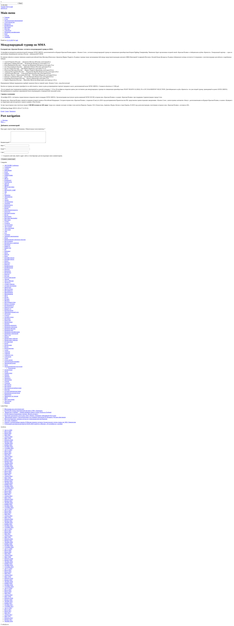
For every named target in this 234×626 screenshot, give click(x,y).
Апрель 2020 (8, 555)
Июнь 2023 (7, 492)
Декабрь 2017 (8, 601)
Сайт (2, 152)
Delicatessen (8, 170)
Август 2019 (8, 568)
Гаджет (6, 221)
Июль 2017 (7, 610)
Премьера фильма (9, 328)
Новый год (7, 309)
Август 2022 (8, 509)
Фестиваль (7, 386)
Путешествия (8, 342)
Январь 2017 (8, 619)
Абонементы (8, 197)
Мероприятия (8, 294)
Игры (6, 238)
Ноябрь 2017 (8, 603)
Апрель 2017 (8, 614)
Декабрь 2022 (8, 502)
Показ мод (7, 320)
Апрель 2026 (8, 436)
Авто (6, 198)
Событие (7, 353)
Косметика (7, 272)
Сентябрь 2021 (9, 527)
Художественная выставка (12, 391)
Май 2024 (7, 474)
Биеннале (7, 206)
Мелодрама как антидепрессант (14, 409)
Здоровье (7, 234)
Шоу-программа (9, 399)
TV (5, 193)
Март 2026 (7, 438)
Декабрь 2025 (8, 443)
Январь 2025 (8, 461)
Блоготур (7, 211)
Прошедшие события (11, 338)
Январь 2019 (8, 580)
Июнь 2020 (7, 552)
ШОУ (6, 398)
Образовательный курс (11, 312)
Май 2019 (7, 573)
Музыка (6, 299)
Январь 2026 (8, 441)
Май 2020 (7, 553)
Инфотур (7, 246)
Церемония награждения (12, 393)
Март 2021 (7, 537)
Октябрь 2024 (8, 466)
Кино (6, 256)
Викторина (7, 216)
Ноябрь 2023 (8, 484)
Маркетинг (7, 287)
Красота (6, 274)
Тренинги (12, 111)
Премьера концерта (10, 325)
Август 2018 (8, 588)
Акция (6, 200)
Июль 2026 (7, 432)
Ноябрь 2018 (8, 583)
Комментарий (5, 142)
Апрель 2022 (8, 516)
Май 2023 (7, 494)
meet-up (6, 183)
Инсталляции (8, 241)
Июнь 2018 (7, 591)
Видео (6, 215)
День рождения (9, 228)
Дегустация (8, 226)
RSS (7, 7)
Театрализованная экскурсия (13, 366)
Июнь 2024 (7, 473)
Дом (5, 231)
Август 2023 (8, 489)
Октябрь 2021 (8, 525)
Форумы (7, 29)
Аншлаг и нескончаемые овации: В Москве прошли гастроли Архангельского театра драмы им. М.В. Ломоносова (40, 422)
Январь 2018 (8, 600)
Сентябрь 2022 (9, 507)
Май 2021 (7, 534)
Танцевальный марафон (11, 361)
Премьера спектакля (10, 327)
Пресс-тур (7, 335)
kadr (16, 40)
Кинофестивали (9, 258)
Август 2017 (8, 608)
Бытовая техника (9, 213)
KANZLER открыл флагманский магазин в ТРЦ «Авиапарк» (23, 410)
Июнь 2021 (7, 532)
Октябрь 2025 (8, 446)
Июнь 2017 (7, 611)
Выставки (7, 27)
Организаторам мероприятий (13, 20)
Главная (6, 17)
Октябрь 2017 (8, 605)
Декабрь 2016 (8, 621)
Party (5, 188)
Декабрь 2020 (8, 542)
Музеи (6, 297)
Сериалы (7, 351)
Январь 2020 (8, 560)
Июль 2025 (7, 451)
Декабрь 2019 (8, 562)
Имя (2, 145)
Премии (6, 323)
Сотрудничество (9, 22)
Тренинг (7, 376)
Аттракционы (8, 201)
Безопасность (8, 205)
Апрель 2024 (8, 476)
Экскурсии (7, 401)
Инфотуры (7, 248)
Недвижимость (9, 305)
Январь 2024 (8, 481)
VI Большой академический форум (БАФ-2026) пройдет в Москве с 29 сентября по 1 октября (33, 424)
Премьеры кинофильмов (12, 32)
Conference (7, 167)
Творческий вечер (10, 363)
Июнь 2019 (7, 572)
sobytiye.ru (4, 8)
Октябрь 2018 (8, 585)
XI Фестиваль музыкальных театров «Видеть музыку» (21, 414)
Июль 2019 (7, 570)
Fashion (6, 173)
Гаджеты (7, 223)
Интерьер (7, 244)
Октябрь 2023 (8, 486)
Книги (6, 261)
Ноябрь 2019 (8, 563)
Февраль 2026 (8, 440)
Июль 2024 (7, 471)
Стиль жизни (8, 360)
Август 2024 (8, 469)
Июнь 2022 (7, 512)
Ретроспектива (9, 348)
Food (5, 34)
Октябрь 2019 (8, 565)
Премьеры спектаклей (11, 333)
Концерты (7, 24)
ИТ (5, 249)
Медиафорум (8, 290)
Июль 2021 (7, 530)
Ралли (6, 343)
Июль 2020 (7, 550)
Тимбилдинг (8, 373)
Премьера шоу (8, 330)
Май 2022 (7, 514)
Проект (6, 337)
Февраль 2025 (8, 460)
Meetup (6, 185)
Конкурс (7, 264)
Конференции (8, 25)
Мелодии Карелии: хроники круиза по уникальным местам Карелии (25, 419)
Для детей (7, 229)
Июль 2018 (7, 590)
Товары (6, 375)
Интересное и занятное (11, 243)
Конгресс (7, 262)
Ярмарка (7, 403)
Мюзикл (7, 300)
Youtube (3, 7)
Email (3, 149)
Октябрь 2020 (8, 545)
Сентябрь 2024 (9, 468)
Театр (6, 365)
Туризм (6, 35)
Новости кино (8, 307)
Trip (5, 192)
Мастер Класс (8, 289)
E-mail (11, 7)
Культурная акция (9, 277)
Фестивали (7, 384)
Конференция (8, 267)
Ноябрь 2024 (8, 464)
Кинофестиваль (9, 259)
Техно (6, 371)
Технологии (12, 368)
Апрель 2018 (8, 595)
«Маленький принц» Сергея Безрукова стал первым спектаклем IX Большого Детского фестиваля (35, 417)
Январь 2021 (8, 540)
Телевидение (8, 370)
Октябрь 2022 (8, 506)
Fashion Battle (8, 175)
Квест (6, 253)
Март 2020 (7, 557)
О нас (6, 19)
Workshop (7, 195)
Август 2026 (8, 430)
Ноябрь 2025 (8, 445)
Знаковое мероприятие (11, 236)
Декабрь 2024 (8, 463)
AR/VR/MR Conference (11, 165)
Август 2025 (8, 450)
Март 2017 (7, 616)
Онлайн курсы (9, 317)
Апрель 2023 (8, 496)
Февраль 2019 (8, 578)
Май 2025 (7, 455)
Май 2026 (7, 435)
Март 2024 (7, 478)
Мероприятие (8, 292)
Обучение (7, 314)
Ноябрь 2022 (8, 504)
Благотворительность (11, 210)
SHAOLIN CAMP (10, 190)
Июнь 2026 (7, 433)
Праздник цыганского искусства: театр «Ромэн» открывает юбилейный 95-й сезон (30, 415)
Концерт (7, 269)
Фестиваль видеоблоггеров (12, 388)
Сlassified (7, 37)
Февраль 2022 (8, 519)
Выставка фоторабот (10, 218)
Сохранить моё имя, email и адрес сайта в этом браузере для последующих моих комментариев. (32, 156)
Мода (6, 295)
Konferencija (8, 182)
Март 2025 (7, 458)
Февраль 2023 (8, 499)
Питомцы (7, 319)
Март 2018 (7, 596)
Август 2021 (8, 529)
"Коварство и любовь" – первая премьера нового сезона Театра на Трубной (27, 412)
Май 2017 (7, 613)
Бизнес (6, 208)
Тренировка (8, 379)
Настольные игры (10, 302)
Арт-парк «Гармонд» (10, 420)
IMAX (6, 178)
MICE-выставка (9, 187)
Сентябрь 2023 (9, 488)
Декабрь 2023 (8, 483)
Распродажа (8, 345)
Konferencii (7, 180)
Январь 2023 (8, 501)
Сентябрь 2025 (9, 448)
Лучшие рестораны (10, 286)
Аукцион (7, 203)
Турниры (7, 383)
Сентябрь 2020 (9, 547)
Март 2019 (7, 577)
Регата (6, 347)
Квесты (6, 254)
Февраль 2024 (8, 479)
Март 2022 (7, 517)
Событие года (8, 355)
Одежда (6, 315)
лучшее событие (9, 284)
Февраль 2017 (8, 618)
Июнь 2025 (7, 453)
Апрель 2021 (8, 535)
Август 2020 (8, 549)
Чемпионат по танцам (11, 396)
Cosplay (6, 169)
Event (2, 111)
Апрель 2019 (8, 575)
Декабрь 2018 (8, 582)
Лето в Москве (9, 281)
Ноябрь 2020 (8, 544)
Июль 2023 (7, 491)
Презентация (8, 322)
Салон (6, 350)
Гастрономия (8, 225)
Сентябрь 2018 (9, 586)
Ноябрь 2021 (8, 524)
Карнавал (7, 251)
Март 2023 (7, 497)
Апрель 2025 (8, 456)
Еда (5, 233)
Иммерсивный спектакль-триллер (15, 239)
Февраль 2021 (8, 539)
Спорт (7, 111)
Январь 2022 (8, 521)
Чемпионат (7, 394)
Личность (7, 282)
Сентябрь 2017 (9, 606)
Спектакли (7, 30)
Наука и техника (9, 304)
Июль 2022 (7, 511)
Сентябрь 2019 (9, 567)
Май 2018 (7, 593)
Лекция (6, 279)
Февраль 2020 (8, 558)
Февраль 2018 (8, 598)
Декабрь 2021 (8, 522)
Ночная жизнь (8, 310)
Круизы (6, 276)
